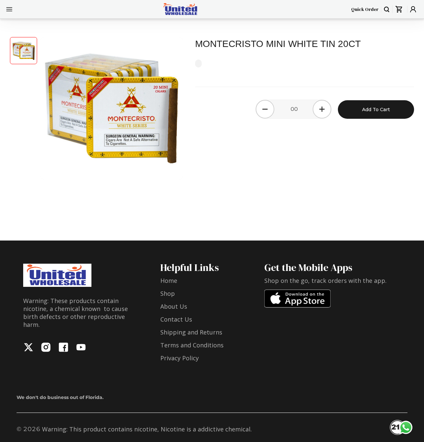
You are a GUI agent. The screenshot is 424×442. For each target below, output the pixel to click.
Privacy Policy (179, 358)
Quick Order (364, 9)
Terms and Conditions (192, 345)
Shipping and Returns (191, 332)
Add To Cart (376, 109)
